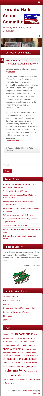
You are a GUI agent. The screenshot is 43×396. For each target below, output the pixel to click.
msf (35, 376)
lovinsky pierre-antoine (11, 366)
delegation (30, 349)
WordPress (27, 391)
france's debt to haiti (22, 352)
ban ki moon (17, 342)
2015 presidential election (21, 338)
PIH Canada (7, 316)
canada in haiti (19, 345)
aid (31, 338)
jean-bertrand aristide (20, 358)
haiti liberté (8, 355)
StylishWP (36, 393)
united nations (10, 383)
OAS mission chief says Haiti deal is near (18, 215)
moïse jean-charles (27, 376)
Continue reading (12, 141)
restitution (28, 379)
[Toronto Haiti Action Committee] (21, 42)
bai (11, 342)
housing (16, 355)
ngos (9, 379)
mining (5, 376)
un (4, 382)
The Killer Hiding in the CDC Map (15, 191)
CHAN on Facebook (10, 296)
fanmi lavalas (12, 352)
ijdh (4, 359)
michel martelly (14, 370)
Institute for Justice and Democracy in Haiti (19, 308)
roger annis (35, 379)
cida (25, 349)
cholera (31, 345)
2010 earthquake (22, 334)
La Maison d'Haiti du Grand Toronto (16, 312)
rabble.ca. (11, 72)
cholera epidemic (13, 349)
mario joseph (26, 366)
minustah (14, 375)
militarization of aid (31, 371)
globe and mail (32, 352)
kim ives (21, 362)
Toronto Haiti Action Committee (16, 15)
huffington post (24, 355)
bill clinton (25, 342)
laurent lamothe (31, 363)
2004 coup (7, 334)
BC (24, 148)
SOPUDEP (7, 320)
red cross (16, 379)
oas (12, 379)
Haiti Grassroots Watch (11, 300)
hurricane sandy (33, 355)
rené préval (22, 379)
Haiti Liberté (7, 304)
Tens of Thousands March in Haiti (15, 226)
